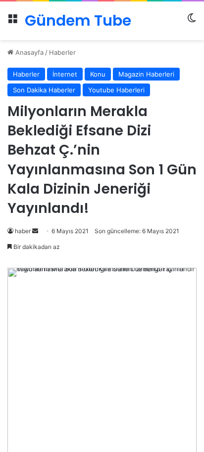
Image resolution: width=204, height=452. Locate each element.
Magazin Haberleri (146, 74)
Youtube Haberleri (116, 90)
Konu (97, 74)
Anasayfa (28, 52)
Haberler (62, 52)
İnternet (64, 74)
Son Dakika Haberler (44, 90)
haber (23, 231)
